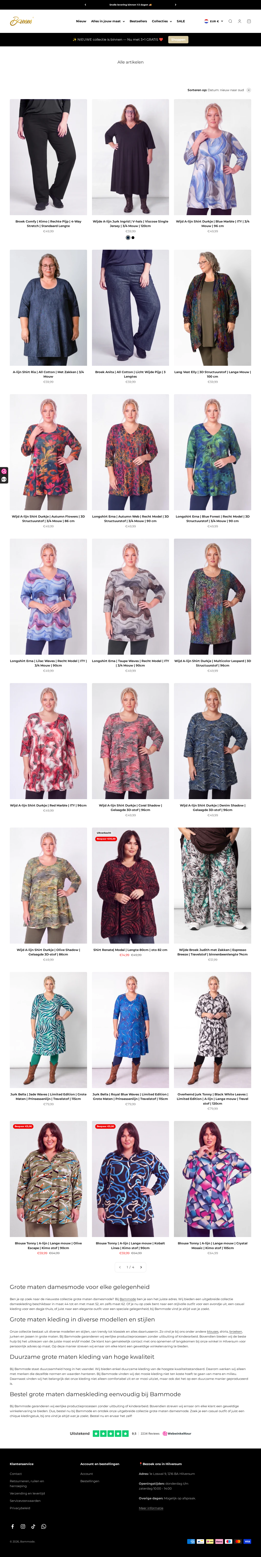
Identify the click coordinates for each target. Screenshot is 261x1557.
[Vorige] (85, 5)
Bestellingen (89, 1481)
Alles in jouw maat (106, 21)
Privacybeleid (20, 1508)
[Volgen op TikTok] (33, 1526)
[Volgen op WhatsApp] (43, 1526)
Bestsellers (138, 21)
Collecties (160, 21)
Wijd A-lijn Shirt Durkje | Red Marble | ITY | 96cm (48, 805)
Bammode (128, 1299)
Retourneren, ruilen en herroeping (27, 1483)
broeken (235, 1331)
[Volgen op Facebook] (12, 1526)
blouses (212, 1331)
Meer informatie (151, 1508)
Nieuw (81, 21)
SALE (181, 21)
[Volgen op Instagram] (23, 1526)
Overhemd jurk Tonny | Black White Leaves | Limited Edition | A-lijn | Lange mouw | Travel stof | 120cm (212, 1098)
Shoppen (178, 39)
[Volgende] (175, 5)
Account (86, 1474)
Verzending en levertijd (27, 1493)
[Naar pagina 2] (141, 1267)
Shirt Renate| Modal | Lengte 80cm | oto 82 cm (130, 950)
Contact (16, 1474)
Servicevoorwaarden (25, 1501)
